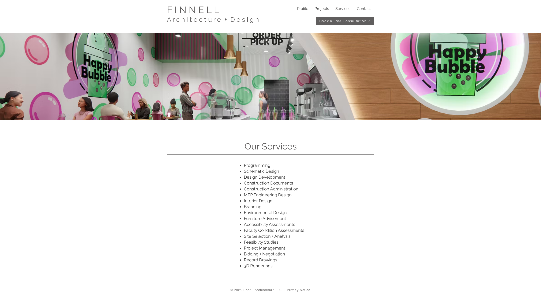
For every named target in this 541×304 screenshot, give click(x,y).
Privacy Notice (298, 290)
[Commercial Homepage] (210, 14)
